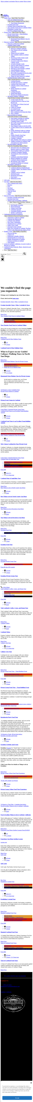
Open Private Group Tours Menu (16, 37)
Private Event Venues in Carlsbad (10, 400)
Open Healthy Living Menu (19, 231)
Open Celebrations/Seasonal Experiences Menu (16, 216)
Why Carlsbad (15, 113)
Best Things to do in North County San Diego (14, 496)
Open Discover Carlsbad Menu (22, 42)
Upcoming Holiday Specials (18, 211)
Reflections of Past (16, 178)
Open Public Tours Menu (18, 18)
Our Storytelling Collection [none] (14, 144)
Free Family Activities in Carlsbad (20, 118)
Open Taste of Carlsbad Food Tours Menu (18, 21)
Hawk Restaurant (15, 206)
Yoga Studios (11, 242)
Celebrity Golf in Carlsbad (18, 172)
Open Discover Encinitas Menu (22, 195)
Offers (9, 194)
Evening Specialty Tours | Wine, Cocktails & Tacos (15, 305)
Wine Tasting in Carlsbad (17, 67)
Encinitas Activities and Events (15, 197)
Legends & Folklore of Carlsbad (19, 163)
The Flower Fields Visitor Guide (19, 57)
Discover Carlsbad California (18, 48)
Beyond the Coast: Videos (18, 161)
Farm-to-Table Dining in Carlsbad (20, 65)
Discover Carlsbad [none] (9, 42)
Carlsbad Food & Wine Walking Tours (12, 348)
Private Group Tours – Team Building (17, 34)
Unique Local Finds (16, 208)
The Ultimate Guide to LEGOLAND (21, 126)
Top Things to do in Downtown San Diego (13, 517)
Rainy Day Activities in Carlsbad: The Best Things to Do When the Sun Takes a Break (19, 229)
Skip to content (19, 1)
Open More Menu (12, 250)
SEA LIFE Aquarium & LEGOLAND (21, 73)
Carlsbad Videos (5, 632)
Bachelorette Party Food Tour (9, 717)
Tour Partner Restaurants (17, 23)
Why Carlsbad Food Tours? (14, 183)
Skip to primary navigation (8, 1)
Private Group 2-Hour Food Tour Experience (14, 789)
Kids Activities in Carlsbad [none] (14, 115)
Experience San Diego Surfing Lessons (12, 839)
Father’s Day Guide (12, 225)
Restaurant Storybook (16, 175)
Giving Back (10, 189)
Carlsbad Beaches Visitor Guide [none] (16, 77)
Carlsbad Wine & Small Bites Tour (16, 26)
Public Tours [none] (7, 18)
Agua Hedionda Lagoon (17, 70)
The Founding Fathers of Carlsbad (20, 150)
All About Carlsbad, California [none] (15, 96)
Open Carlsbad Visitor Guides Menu (17, 47)
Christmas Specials (16, 209)
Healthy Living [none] (8, 231)
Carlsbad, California (16, 138)
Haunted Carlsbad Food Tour (15, 30)
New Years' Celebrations (14, 222)
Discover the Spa (12, 233)
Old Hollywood (15, 174)
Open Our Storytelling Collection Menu (17, 146)
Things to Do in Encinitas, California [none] (17, 200)
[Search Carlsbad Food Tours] (24, 253)
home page (15, 298)
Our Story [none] (6, 181)
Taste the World (11, 191)
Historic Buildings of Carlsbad (19, 158)
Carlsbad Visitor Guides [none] (13, 45)
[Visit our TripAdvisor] (5, 1056)
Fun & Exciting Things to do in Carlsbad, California (16, 815)
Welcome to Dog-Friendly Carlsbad (20, 68)
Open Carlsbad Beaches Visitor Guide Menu (19, 79)
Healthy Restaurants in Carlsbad (16, 239)
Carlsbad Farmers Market (17, 74)
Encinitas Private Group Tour (9, 576)
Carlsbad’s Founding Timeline (19, 152)
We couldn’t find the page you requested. (15, 976)
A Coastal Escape (15, 109)
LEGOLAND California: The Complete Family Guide (19, 120)
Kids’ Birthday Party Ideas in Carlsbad (21, 139)
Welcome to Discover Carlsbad (15, 43)
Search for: (4, 254)
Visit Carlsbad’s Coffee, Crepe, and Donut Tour (14, 608)
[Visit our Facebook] (5, 1016)
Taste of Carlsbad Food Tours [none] (15, 19)
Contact (9, 192)
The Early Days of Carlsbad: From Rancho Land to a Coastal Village (20, 148)
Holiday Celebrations (16, 212)
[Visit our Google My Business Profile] (5, 1018)
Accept (17, 1098)
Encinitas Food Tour (12, 24)
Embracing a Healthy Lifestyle (15, 236)
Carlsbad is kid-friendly (17, 136)
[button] (31, 1083)
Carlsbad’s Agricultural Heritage (19, 157)
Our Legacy (14, 177)
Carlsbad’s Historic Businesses (19, 160)
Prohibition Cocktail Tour (14, 29)
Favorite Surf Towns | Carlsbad (19, 82)
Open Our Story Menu (15, 181)
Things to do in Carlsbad (17, 53)
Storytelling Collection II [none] (14, 164)
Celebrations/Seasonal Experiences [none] (13, 214)
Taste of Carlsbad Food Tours (9, 960)
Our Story (10, 188)
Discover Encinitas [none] (9, 195)
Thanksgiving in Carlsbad (14, 223)
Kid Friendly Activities (17, 205)
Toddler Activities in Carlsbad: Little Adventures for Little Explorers (20, 142)
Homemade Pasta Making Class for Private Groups (15, 376)
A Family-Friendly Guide (17, 64)
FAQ (8, 186)
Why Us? (6, 16)
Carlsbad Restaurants (16, 59)
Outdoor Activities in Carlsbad (15, 241)
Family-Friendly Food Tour (18, 135)
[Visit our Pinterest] (5, 1025)
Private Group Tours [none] (12, 35)
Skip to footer (27, 1)
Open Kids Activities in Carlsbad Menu (17, 116)
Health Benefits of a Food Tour (15, 237)
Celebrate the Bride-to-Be (14, 219)
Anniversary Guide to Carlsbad (15, 217)
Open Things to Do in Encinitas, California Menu (20, 203)
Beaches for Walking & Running (19, 94)
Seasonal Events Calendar (14, 226)
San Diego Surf (4, 842)
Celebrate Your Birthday (13, 220)
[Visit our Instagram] (5, 1020)
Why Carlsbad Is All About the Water (21, 112)
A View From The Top (17, 99)
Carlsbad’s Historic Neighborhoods (20, 168)
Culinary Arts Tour (6, 651)
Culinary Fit (10, 234)
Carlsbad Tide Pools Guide (18, 84)
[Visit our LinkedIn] (5, 1023)
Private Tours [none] (7, 32)
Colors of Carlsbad (16, 107)
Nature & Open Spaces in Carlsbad (20, 76)
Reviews (9, 185)
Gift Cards (7, 180)
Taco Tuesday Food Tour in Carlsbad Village (19, 27)
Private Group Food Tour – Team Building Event (15, 687)
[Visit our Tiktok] (18, 1054)
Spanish (9, 748)
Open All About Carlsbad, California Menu (18, 98)
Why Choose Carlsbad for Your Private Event (14, 444)
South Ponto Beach (16, 93)
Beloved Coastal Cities (17, 110)
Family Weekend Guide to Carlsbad (20, 130)
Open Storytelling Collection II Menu (17, 166)
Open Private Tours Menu (18, 32)
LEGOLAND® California (18, 71)
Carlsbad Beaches (15, 81)
